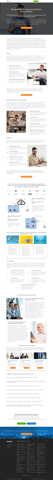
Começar (35, 1)
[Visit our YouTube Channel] (25, 475)
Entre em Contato (21, 423)
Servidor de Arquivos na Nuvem (40, 457)
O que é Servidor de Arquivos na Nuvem (41, 464)
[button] (26, 377)
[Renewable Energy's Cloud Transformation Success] (14, 308)
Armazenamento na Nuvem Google (31, 443)
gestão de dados (39, 266)
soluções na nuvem (12, 337)
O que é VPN (38, 468)
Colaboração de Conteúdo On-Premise (31, 456)
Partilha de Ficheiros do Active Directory (21, 446)
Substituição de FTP (19, 461)
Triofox (19, 326)
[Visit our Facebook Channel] (27, 475)
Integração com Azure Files (20, 470)
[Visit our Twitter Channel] (23, 475)
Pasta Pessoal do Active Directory (30, 467)
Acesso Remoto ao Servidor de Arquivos (21, 447)
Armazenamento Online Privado (30, 457)
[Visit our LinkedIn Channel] (29, 475)
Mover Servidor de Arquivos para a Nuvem (31, 464)
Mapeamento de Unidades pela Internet (21, 451)
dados (19, 104)
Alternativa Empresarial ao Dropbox (41, 446)
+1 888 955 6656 (31, 423)
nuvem (13, 41)
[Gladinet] (9, 1)
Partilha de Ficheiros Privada (20, 443)
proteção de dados (31, 47)
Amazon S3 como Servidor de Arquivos (21, 464)
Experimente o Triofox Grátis (26, 27)
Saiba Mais (13, 367)
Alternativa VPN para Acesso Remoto (41, 443)
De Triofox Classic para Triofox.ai (40, 456)
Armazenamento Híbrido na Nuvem (31, 468)
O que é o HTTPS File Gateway (40, 467)
